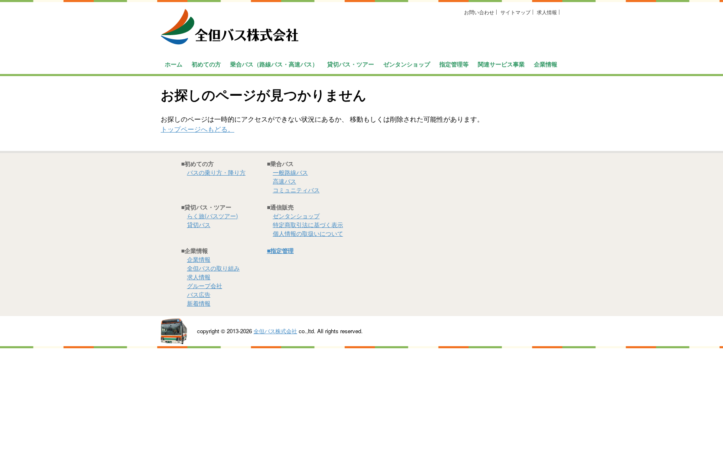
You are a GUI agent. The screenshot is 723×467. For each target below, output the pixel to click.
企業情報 (198, 259)
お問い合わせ (479, 11)
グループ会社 (204, 285)
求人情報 (547, 11)
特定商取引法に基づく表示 (308, 224)
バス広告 (198, 294)
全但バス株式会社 (275, 331)
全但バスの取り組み (213, 268)
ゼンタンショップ (406, 64)
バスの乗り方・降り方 (216, 172)
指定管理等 (454, 64)
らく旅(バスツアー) (212, 216)
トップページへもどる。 (197, 129)
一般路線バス (290, 172)
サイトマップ (515, 11)
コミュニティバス (296, 190)
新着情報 (198, 303)
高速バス (284, 181)
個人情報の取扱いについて (308, 233)
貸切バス (198, 224)
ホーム (173, 64)
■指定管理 (280, 250)
